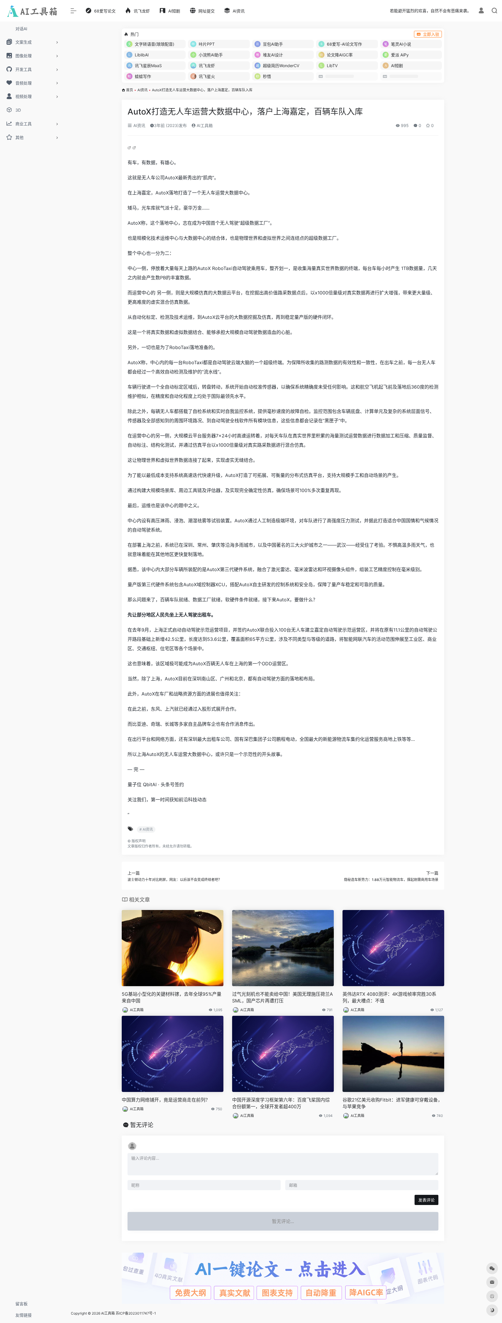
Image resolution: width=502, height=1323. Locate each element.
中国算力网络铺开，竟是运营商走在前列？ (166, 1100)
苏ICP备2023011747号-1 (136, 1313)
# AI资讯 (146, 829)
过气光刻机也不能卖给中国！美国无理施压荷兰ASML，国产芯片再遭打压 (282, 997)
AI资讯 (142, 90)
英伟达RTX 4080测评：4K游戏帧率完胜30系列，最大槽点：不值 (389, 997)
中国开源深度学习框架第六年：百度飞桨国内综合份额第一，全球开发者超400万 (281, 1103)
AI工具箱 (204, 125)
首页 (129, 90)
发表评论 (426, 1199)
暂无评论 (141, 1125)
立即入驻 (431, 34)
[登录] (481, 11)
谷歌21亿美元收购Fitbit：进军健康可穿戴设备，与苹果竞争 (392, 1103)
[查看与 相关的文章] (130, 147)
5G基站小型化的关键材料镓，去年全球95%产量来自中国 (171, 997)
